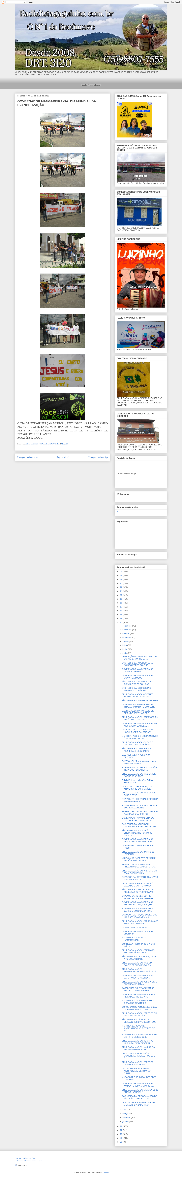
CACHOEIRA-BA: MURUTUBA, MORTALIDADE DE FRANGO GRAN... (136, 1070)
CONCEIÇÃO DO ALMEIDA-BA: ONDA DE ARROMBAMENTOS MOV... (139, 1008)
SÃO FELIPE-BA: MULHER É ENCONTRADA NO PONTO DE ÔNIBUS (137, 832)
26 (121, 571)
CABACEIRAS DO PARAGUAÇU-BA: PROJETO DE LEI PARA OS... (138, 989)
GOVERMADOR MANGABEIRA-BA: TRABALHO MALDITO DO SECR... (138, 705)
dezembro (127, 626)
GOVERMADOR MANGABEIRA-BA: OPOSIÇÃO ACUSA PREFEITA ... (138, 819)
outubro (126, 633)
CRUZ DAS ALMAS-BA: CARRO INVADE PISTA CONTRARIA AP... (140, 922)
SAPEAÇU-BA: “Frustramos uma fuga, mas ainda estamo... (139, 762)
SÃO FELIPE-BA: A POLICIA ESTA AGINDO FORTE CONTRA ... (137, 664)
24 (121, 579)
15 (121, 614)
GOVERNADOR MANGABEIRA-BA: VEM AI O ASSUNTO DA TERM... (138, 840)
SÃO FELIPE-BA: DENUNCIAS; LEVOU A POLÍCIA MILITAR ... (139, 957)
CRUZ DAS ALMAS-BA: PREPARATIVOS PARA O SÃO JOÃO (139, 970)
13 (121, 622)
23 (121, 583)
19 (121, 599)
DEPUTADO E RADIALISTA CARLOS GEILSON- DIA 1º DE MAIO (138, 1103)
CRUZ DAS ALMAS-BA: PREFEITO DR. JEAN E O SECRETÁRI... (139, 1014)
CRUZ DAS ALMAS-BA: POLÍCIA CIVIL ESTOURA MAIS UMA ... (139, 983)
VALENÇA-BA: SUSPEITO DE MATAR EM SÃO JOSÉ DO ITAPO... (139, 859)
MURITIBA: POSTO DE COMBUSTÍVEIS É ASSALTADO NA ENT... (140, 737)
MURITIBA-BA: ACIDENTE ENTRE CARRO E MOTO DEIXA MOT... (137, 909)
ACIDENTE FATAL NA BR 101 (135, 927)
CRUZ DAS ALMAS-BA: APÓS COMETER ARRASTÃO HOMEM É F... (138, 1056)
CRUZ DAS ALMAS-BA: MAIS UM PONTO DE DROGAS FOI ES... (137, 964)
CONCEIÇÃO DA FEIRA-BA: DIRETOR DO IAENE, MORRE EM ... (139, 657)
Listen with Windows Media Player (28, 1161)
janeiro (125, 1121)
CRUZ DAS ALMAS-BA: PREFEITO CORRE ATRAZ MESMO (137, 1063)
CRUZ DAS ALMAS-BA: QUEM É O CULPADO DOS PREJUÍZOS (137, 743)
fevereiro (126, 1117)
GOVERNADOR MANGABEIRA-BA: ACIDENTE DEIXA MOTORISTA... (138, 1084)
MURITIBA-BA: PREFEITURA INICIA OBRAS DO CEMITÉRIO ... (138, 1002)
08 (121, 1142)
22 (121, 587)
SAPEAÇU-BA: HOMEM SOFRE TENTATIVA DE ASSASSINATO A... (138, 897)
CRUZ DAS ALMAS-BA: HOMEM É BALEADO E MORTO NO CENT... (138, 884)
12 (121, 1126)
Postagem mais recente (27, 457)
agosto (125, 641)
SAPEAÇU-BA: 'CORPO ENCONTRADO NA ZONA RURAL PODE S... (140, 812)
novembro (127, 630)
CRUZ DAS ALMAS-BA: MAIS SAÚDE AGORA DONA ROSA (139, 775)
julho (124, 645)
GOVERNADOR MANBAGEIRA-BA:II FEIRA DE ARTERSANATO (138, 995)
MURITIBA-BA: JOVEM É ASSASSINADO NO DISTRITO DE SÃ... (138, 1028)
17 (121, 607)
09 (121, 1138)
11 (121, 1130)
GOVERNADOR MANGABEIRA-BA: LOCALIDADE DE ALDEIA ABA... (138, 731)
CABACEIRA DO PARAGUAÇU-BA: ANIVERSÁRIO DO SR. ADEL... (137, 787)
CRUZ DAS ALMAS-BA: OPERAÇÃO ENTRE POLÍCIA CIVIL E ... (138, 951)
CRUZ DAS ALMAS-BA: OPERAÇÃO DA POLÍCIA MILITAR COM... (140, 718)
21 (121, 591)
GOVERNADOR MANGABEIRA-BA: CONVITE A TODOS (138, 676)
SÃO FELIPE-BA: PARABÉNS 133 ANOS (140, 700)
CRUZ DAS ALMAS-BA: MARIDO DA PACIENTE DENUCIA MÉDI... (138, 1048)
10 (121, 1134)
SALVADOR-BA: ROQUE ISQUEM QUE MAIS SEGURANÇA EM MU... (139, 916)
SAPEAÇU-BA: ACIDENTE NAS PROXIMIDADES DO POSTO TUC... (139, 865)
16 (121, 611)
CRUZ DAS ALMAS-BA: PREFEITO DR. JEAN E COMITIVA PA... (139, 872)
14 (121, 618)
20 (121, 595)
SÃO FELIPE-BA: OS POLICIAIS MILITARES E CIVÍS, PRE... (136, 689)
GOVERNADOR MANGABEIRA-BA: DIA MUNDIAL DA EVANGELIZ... (139, 724)
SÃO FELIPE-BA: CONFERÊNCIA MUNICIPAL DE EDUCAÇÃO (137, 749)
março (125, 1113)
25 (121, 575)
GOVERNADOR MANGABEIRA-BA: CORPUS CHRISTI (138, 670)
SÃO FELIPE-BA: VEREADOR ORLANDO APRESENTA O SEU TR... (139, 825)
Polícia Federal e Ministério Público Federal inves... (137, 781)
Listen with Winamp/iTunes (25, 1158)
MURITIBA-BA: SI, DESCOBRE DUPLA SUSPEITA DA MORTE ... (139, 806)
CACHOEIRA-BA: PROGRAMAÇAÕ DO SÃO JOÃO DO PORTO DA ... (139, 1097)
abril (124, 1110)
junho (125, 649)
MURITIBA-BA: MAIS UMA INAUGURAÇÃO (133, 938)
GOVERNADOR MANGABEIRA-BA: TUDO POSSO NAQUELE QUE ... (138, 903)
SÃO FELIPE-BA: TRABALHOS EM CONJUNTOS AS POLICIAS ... (137, 683)
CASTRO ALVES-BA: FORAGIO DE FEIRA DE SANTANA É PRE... (138, 712)
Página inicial (63, 457)
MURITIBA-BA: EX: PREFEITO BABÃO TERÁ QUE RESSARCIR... (139, 768)
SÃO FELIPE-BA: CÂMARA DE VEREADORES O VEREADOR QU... (139, 1020)
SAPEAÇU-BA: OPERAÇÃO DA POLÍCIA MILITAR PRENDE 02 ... (140, 800)
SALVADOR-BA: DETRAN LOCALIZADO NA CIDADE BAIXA (140, 878)
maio (124, 653)
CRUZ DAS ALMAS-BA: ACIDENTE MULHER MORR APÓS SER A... (137, 695)
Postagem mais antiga (98, 457)
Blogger (106, 1172)
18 (121, 603)
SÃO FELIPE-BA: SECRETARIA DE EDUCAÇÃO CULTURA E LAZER (138, 890)
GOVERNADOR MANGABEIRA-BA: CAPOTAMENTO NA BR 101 (138, 976)
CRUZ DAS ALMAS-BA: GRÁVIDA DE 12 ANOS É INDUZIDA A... (140, 1091)
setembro (127, 637)
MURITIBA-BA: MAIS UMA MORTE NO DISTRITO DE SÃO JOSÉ (139, 1035)
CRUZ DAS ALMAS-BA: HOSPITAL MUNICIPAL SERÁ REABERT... (137, 1042)
